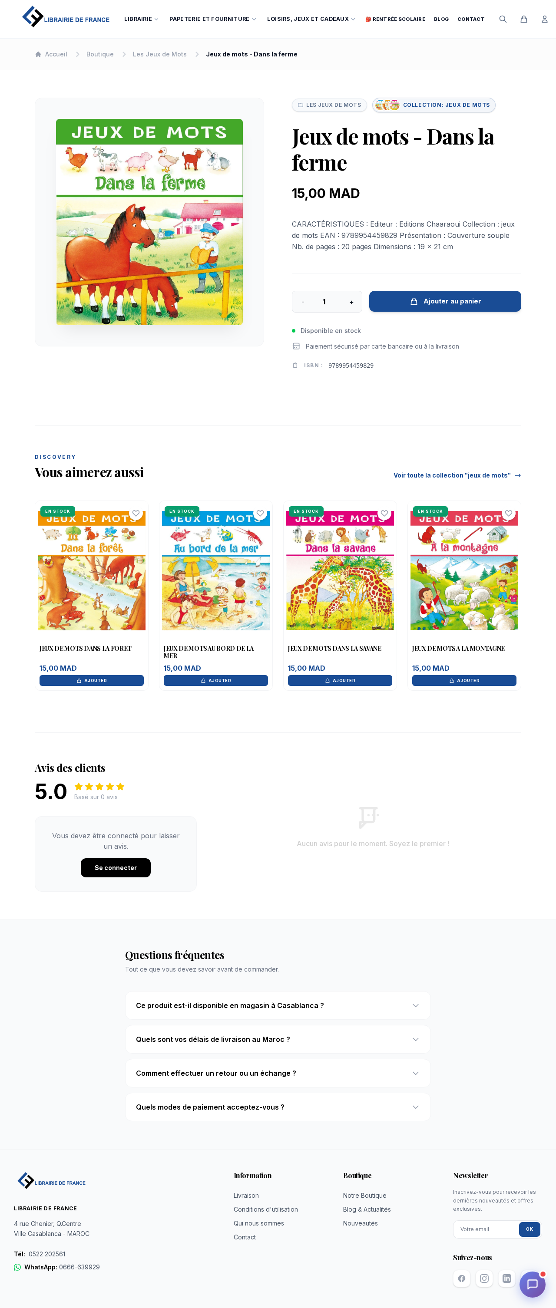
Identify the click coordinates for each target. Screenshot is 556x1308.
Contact (471, 19)
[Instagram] (484, 1278)
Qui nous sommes (259, 1223)
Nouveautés (360, 1223)
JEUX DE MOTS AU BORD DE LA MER (209, 652)
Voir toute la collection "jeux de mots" (452, 475)
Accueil (56, 54)
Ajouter (95, 680)
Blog (441, 19)
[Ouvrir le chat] (533, 1285)
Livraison (246, 1195)
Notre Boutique (365, 1195)
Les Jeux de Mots (160, 54)
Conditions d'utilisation (266, 1209)
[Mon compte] (545, 19)
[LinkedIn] (507, 1278)
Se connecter (116, 867)
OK (529, 1229)
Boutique (100, 54)
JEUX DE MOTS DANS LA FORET (86, 648)
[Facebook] (461, 1278)
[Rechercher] (503, 19)
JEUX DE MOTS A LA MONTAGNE (458, 648)
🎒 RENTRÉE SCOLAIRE (395, 19)
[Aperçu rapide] (91, 587)
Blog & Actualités (367, 1209)
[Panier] (524, 19)
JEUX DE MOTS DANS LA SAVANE (334, 648)
